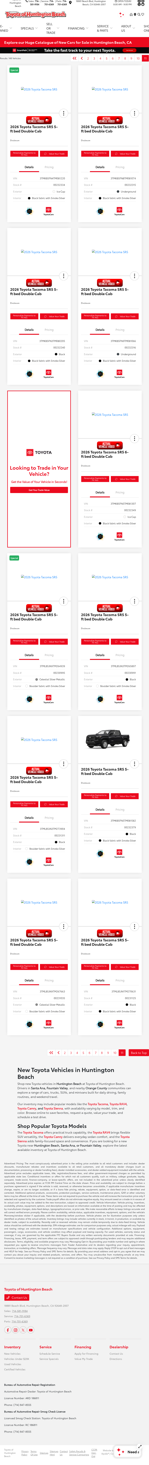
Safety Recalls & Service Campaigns (79, 1453)
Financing (82, 1346)
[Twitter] (139, 4)
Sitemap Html (54, 1453)
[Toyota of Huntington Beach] (35, 14)
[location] (70, 3)
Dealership (119, 1346)
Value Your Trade (57, 153)
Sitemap (44, 1452)
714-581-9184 (20, 1311)
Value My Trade (83, 1359)
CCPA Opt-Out (94, 1453)
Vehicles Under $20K (16, 1359)
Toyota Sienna (53, 1108)
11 (145, 58)
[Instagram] (15, 1329)
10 (138, 58)
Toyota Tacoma (98, 1104)
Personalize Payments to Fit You (24, 153)
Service (45, 1346)
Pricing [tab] (49, 167)
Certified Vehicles (14, 1369)
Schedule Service (49, 1353)
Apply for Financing (86, 1353)
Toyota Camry (26, 1108)
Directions (116, 1359)
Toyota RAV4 (118, 1104)
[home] (132, 14)
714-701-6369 (22, 1316)
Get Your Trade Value (39, 489)
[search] (139, 14)
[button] (63, 113)
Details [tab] (29, 167)
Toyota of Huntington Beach (10, 1453)
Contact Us (19, 1297)
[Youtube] (142, 4)
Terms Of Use (34, 1453)
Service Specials (49, 1359)
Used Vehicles (12, 1364)
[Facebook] (7, 1329)
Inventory (12, 1346)
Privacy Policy (25, 1453)
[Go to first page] (74, 58)
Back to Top (139, 1052)
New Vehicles (12, 1353)
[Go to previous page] (81, 58)
